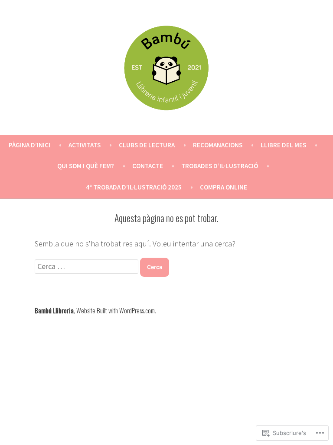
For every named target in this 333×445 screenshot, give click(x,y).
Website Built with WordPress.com (115, 310)
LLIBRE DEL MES (283, 145)
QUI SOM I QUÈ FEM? (85, 166)
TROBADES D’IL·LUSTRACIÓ (219, 166)
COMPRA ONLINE (223, 187)
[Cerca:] (87, 266)
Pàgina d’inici (29, 145)
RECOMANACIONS (217, 145)
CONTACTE (147, 166)
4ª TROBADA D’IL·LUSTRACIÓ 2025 (134, 187)
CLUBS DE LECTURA (147, 145)
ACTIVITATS (85, 145)
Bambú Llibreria (54, 310)
